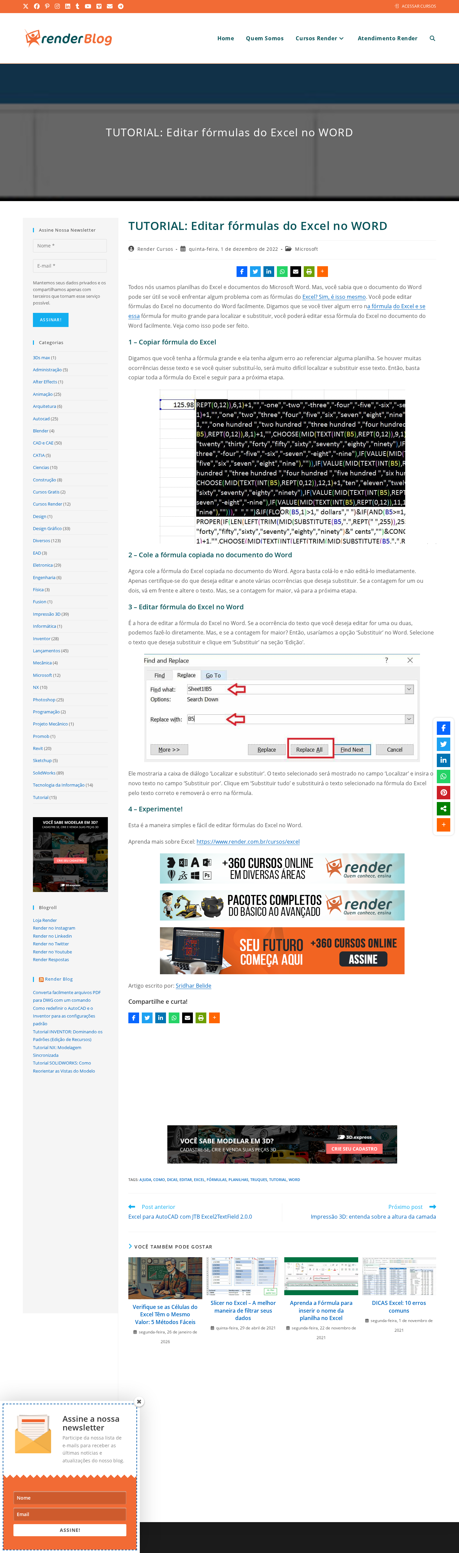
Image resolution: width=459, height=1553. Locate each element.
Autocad (41, 419)
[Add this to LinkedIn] (268, 271)
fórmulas (216, 1179)
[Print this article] (309, 271)
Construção (44, 480)
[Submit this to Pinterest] (443, 792)
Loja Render (45, 920)
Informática (44, 626)
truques (258, 1179)
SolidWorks (44, 773)
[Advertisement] (282, 1076)
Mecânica (42, 663)
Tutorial (40, 797)
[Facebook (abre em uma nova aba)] (37, 6)
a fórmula (379, 306)
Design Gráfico (47, 528)
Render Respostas (51, 959)
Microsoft (306, 249)
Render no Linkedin (52, 936)
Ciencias (41, 467)
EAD (37, 553)
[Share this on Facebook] (242, 271)
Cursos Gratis (46, 492)
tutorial (278, 1179)
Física (38, 589)
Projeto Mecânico (50, 724)
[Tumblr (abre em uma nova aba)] (77, 6)
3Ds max (41, 358)
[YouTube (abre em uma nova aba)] (88, 6)
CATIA (39, 455)
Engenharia (44, 577)
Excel (199, 1179)
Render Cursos (155, 249)
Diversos (41, 540)
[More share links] (322, 271)
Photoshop (44, 700)
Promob (41, 736)
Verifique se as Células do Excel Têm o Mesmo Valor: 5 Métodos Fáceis (165, 1314)
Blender (40, 431)
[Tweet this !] (255, 271)
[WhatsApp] (282, 271)
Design (39, 516)
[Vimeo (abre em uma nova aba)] (99, 6)
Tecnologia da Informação (59, 785)
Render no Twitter (51, 944)
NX (36, 687)
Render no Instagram (54, 928)
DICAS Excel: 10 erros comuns (399, 1306)
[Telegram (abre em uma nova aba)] (121, 6)
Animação (43, 394)
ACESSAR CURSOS (419, 6)
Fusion (39, 602)
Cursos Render (47, 504)
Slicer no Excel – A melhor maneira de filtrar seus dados (243, 1310)
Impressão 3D (46, 614)
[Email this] (295, 271)
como (159, 1179)
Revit (38, 748)
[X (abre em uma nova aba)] (27, 6)
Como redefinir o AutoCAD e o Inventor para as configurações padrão (64, 1016)
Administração (47, 370)
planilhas (238, 1179)
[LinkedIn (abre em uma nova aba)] (68, 6)
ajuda (145, 1179)
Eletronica (43, 565)
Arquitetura (44, 406)
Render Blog (59, 979)
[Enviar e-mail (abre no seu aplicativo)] (110, 6)
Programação (46, 712)
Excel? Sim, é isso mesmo (334, 296)
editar (185, 1179)
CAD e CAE (43, 443)
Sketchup (42, 760)
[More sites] (443, 808)
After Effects (45, 382)
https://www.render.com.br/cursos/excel (248, 841)
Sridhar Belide (193, 985)
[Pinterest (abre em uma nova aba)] (47, 6)
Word (294, 1179)
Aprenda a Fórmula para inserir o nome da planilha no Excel (321, 1310)
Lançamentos (46, 651)
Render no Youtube (52, 952)
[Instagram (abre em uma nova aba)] (57, 6)
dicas (172, 1179)
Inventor (41, 639)
